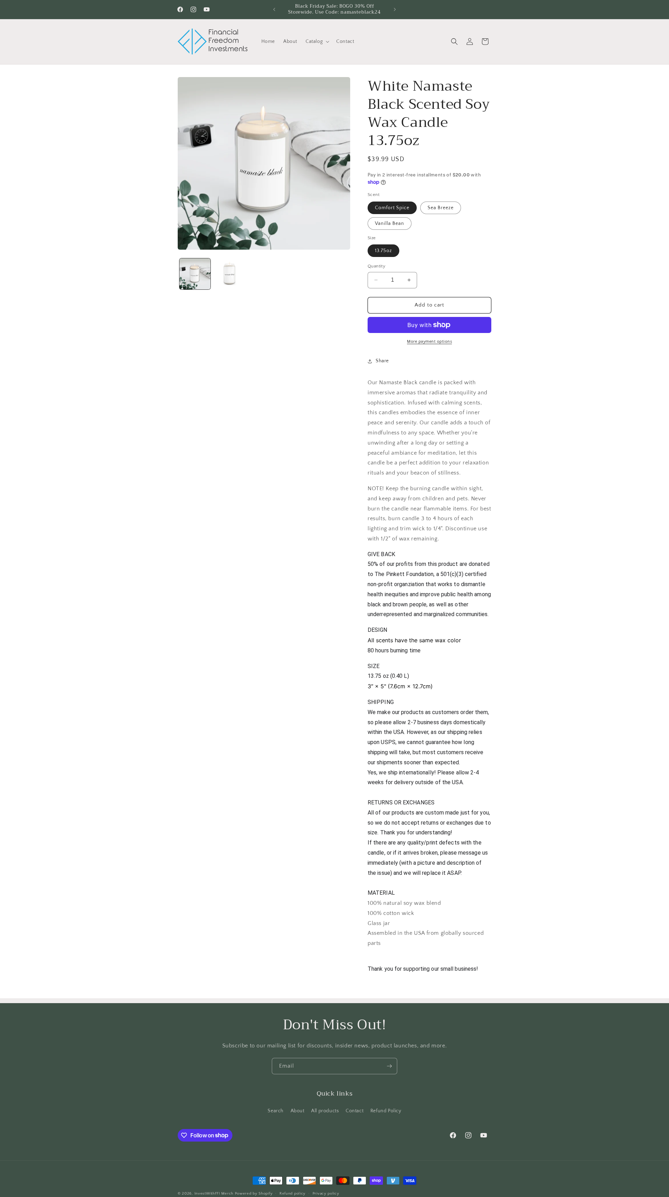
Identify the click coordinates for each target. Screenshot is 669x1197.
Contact (354, 1110)
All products (325, 1110)
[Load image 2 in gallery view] (229, 273)
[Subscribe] (389, 1066)
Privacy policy (326, 1193)
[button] (316, 41)
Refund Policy (385, 1110)
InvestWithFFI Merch (213, 1193)
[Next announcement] (394, 9)
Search (276, 1110)
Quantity (376, 266)
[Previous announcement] (274, 9)
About (298, 1110)
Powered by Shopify (254, 1193)
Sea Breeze (441, 208)
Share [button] (382, 361)
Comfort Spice (392, 208)
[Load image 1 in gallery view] (194, 273)
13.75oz (383, 250)
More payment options (429, 341)
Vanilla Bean (389, 223)
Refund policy (292, 1193)
